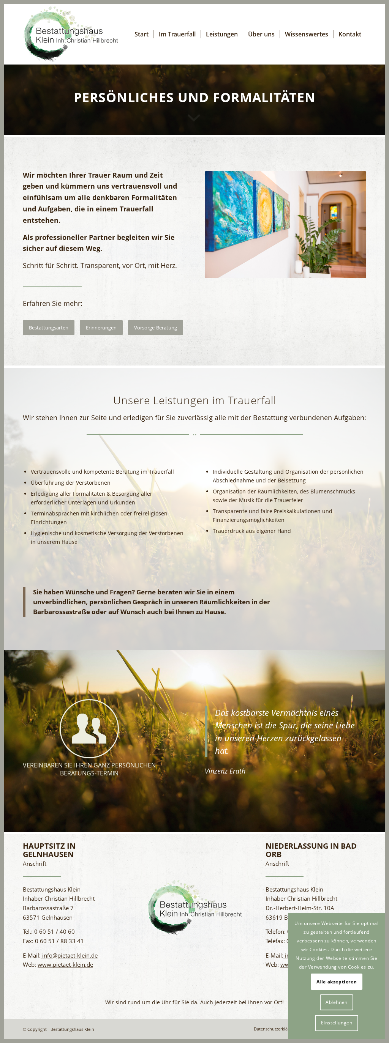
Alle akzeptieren (336, 981)
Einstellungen (337, 1022)
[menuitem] (141, 34)
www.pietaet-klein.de (65, 964)
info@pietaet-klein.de (69, 955)
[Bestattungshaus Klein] (71, 34)
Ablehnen (337, 1002)
